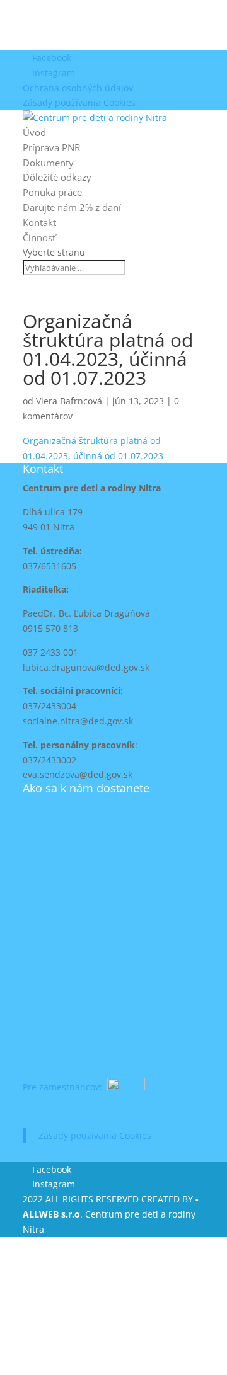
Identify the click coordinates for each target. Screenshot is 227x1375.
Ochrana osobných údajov (78, 88)
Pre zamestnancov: (64, 1087)
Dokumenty (48, 162)
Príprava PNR (51, 147)
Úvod (34, 132)
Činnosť (39, 237)
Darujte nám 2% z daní (72, 207)
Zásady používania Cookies (79, 102)
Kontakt (39, 222)
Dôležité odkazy (57, 177)
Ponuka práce (52, 192)
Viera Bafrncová (69, 401)
